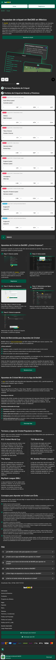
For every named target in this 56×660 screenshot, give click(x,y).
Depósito (3, 605)
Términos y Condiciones (7, 614)
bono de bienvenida (16, 341)
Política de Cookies (6, 619)
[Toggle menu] (2, 2)
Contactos (4, 596)
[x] (2, 649)
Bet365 (3, 10)
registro (17, 272)
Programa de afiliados (7, 599)
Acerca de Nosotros (6, 593)
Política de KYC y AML (7, 622)
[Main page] (8, 2)
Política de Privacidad (7, 616)
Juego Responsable (6, 628)
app (4, 381)
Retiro (2, 608)
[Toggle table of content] (3, 237)
